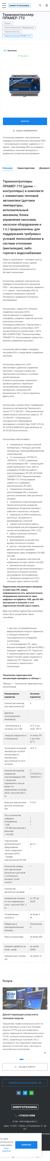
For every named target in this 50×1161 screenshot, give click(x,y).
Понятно (26, 1145)
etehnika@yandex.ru (28, 1121)
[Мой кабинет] (47, 5)
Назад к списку (27, 1067)
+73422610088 (26, 1115)
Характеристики (26, 168)
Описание (7, 168)
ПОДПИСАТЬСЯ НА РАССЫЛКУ (23, 1083)
